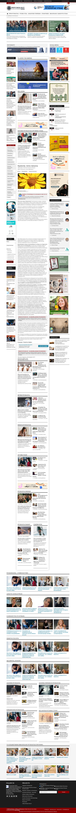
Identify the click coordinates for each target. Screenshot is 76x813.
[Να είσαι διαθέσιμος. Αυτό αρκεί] (63, 769)
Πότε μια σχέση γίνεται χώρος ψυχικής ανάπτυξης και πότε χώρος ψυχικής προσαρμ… (40, 515)
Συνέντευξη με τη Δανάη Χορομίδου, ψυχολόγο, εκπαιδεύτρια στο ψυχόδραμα (10, 71)
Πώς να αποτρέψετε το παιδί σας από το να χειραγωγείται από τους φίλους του (39, 540)
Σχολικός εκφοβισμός (9, 192)
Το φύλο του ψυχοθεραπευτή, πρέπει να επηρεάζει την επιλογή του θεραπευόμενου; (61, 632)
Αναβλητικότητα (10, 162)
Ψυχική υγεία (10, 195)
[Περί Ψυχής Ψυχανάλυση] (59, 92)
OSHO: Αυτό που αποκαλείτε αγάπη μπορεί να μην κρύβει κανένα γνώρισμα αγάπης (62, 341)
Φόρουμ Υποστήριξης (26, 799)
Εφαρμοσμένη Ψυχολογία (10, 185)
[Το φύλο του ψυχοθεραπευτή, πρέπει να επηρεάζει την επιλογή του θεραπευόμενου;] (61, 624)
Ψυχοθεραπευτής (11, 259)
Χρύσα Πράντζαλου (61, 343)
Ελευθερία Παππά (55, 225)
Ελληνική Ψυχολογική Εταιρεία (9, 167)
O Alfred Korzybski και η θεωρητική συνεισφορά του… (32, 694)
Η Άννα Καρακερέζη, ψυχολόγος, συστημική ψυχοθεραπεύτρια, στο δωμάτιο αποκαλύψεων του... (14, 610)
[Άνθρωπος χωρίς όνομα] (59, 263)
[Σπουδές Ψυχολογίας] (17, 26)
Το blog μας (46, 809)
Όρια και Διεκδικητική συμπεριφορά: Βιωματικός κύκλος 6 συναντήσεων (44, 727)
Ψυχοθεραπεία (10, 189)
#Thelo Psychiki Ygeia (18, 1)
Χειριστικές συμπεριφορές (10, 150)
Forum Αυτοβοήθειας (38, 1)
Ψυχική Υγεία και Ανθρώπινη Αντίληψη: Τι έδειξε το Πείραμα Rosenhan (46, 700)
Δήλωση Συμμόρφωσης (49, 811)
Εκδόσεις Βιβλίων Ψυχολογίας (28, 794)
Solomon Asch (10, 698)
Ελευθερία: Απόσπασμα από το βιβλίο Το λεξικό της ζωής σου (25, 776)
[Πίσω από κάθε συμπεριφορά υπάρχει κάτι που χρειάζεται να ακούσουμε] (25, 751)
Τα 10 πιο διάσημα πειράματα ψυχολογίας (63, 687)
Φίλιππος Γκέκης (55, 208)
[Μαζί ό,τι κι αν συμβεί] (12, 769)
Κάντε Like (52, 48)
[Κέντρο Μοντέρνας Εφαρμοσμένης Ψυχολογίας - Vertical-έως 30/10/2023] (59, 305)
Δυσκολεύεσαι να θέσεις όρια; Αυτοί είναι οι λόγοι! (42, 466)
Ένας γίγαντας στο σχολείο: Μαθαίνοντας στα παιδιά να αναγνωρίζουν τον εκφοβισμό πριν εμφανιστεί (12, 760)
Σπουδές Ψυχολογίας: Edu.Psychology (29, 798)
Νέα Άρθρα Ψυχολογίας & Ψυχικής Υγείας (47, 786)
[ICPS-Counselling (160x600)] (11, 218)
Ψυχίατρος (10, 252)
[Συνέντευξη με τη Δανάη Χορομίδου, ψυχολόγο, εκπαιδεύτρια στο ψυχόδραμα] (11, 63)
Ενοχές (8, 197)
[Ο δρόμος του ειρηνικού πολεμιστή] (50, 751)
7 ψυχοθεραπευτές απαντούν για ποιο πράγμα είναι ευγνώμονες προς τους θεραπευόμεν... (62, 347)
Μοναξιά (9, 187)
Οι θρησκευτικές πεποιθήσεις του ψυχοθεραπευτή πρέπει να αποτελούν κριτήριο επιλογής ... (45, 632)
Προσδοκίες (9, 178)
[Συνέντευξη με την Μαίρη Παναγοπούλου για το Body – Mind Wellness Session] (11, 130)
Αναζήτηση (10, 261)
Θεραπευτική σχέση (32, 171)
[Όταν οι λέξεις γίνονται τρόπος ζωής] (50, 769)
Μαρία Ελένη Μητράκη (56, 215)
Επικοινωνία (9, 170)
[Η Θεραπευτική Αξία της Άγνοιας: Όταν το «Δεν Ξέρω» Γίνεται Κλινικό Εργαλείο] (61, 581)
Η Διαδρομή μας (66, 809)
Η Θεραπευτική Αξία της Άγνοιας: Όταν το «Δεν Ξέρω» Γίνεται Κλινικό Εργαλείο (61, 589)
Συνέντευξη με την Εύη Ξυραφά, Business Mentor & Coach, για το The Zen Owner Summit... (11, 86)
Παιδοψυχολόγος (11, 256)
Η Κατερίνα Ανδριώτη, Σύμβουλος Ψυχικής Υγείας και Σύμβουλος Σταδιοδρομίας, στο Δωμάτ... (29, 610)
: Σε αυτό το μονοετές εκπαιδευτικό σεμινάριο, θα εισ (30, 3)
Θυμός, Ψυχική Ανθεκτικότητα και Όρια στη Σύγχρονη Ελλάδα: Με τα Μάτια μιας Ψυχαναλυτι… (39, 106)
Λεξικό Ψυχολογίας (48, 1)
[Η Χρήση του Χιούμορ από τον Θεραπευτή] (61, 646)
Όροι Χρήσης (21, 811)
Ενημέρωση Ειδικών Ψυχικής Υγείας (61, 789)
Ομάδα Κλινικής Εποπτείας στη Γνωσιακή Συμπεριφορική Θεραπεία (44, 589)
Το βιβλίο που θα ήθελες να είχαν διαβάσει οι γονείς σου (37, 759)
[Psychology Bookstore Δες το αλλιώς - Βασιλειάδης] (59, 143)
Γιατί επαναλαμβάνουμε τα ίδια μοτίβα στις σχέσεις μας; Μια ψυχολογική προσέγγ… (40, 497)
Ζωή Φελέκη (54, 235)
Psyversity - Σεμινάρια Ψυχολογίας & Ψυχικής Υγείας (47, 789)
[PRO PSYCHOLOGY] (59, 184)
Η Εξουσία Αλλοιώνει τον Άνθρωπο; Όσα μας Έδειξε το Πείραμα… (64, 694)
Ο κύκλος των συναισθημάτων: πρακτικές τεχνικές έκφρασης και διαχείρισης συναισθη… (61, 716)
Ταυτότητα (42, 811)
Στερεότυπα (9, 155)
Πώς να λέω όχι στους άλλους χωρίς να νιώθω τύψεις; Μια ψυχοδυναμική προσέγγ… (24, 471)
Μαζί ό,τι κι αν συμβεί (11, 774)
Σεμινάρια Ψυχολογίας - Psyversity (29, 792)
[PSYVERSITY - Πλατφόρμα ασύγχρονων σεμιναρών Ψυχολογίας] (38, 26)
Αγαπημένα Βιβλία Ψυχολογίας (61, 786)
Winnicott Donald (10, 147)
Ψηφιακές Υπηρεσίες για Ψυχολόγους (29, 790)
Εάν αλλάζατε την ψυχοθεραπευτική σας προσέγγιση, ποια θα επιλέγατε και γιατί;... (11, 330)
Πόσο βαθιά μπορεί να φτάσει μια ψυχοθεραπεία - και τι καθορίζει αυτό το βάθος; (45, 654)
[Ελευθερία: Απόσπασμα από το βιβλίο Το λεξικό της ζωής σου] (25, 769)
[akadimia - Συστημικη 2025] (33, 85)
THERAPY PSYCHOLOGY (27, 785)
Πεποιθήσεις (9, 153)
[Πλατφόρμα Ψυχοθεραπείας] (58, 26)
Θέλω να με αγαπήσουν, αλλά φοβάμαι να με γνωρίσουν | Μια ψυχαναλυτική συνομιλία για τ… (39, 385)
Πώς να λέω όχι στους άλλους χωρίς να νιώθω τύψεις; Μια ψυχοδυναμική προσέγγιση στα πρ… (40, 97)
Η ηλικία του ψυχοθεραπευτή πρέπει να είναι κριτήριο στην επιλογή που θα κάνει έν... (61, 354)
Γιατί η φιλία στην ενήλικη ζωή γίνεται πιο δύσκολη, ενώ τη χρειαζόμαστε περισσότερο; (24, 507)
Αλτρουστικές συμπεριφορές (10, 173)
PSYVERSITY (9, 1)
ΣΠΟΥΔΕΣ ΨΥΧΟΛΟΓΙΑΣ (28, 1)
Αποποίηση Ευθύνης (36, 811)
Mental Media (17, 810)
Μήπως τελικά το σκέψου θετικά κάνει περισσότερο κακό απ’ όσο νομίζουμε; (24, 411)
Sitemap (55, 811)
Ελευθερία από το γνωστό (62, 757)
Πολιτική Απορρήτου (28, 811)
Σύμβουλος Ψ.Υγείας (12, 254)
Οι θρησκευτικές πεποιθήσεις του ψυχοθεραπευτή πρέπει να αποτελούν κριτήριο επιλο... (62, 360)
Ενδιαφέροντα (43, 784)
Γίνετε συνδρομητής (66, 48)
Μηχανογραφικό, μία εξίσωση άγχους (26, 560)
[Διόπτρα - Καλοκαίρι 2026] (59, 162)
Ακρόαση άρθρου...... (23, 190)
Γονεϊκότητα (9, 159)
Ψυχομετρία (24, 801)
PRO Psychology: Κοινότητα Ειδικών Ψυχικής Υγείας (29, 788)
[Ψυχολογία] (8, 13)
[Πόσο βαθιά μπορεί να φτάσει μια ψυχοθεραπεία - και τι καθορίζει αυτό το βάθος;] (45, 646)
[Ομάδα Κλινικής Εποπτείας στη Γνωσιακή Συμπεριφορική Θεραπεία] (45, 581)
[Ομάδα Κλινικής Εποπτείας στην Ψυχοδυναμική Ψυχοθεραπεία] (29, 581)
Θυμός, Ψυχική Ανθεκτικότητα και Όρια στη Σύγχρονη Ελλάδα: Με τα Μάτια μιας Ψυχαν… (39, 430)
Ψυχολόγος (10, 250)
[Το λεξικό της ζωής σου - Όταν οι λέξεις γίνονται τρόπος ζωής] (37, 769)
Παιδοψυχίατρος (11, 257)
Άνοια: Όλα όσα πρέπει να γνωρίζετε (57, 248)
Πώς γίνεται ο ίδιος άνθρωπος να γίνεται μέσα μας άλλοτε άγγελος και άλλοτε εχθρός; (14, 589)
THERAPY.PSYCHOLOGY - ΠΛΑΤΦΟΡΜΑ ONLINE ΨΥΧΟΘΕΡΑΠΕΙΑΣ (32, 316)
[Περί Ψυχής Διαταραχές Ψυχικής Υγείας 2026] (59, 283)
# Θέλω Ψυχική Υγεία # (27, 803)
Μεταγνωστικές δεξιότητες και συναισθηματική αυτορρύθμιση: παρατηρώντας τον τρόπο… (24, 441)
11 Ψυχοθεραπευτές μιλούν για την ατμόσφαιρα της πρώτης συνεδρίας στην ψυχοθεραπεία (14, 632)
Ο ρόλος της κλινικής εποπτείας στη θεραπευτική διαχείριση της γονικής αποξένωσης (29, 723)
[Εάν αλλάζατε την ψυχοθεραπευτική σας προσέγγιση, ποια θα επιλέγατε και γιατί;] (29, 624)
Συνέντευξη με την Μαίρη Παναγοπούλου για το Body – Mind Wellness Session (11, 138)
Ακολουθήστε (60, 48)
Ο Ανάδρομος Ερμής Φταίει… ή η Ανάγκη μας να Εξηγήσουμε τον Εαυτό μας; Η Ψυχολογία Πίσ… (40, 376)
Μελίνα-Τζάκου (55, 245)
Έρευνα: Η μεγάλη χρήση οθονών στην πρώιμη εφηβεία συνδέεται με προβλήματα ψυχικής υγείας (39, 136)
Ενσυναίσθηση (24, 171)
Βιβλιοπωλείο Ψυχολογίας (27, 796)
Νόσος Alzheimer (10, 176)
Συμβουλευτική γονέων (10, 181)
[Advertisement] (33, 229)
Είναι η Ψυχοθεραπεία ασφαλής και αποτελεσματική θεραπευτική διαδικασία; (39, 146)
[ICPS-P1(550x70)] (51, 7)
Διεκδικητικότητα (10, 157)
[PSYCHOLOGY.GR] (16, 8)
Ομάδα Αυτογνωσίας (59, 128)
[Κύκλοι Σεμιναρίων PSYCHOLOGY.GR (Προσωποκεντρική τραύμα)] (59, 68)
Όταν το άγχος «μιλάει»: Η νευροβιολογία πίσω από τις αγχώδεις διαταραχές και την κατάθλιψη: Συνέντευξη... (11, 121)
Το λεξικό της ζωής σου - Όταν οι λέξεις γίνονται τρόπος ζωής (37, 776)
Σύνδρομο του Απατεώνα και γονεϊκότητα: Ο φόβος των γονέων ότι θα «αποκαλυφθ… (39, 560)
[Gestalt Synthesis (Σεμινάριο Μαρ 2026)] (59, 325)
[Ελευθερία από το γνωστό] (63, 751)
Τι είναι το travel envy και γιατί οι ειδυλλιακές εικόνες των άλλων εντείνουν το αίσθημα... (57, 205)
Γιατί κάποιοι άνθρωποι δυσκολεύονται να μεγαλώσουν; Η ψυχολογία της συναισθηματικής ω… (39, 365)
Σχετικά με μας (53, 809)
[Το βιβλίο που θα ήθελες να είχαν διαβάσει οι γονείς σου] (37, 751)
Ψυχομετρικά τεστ (11, 164)
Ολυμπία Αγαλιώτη (55, 250)
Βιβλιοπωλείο (53, 13)
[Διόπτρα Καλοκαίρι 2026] (33, 125)
